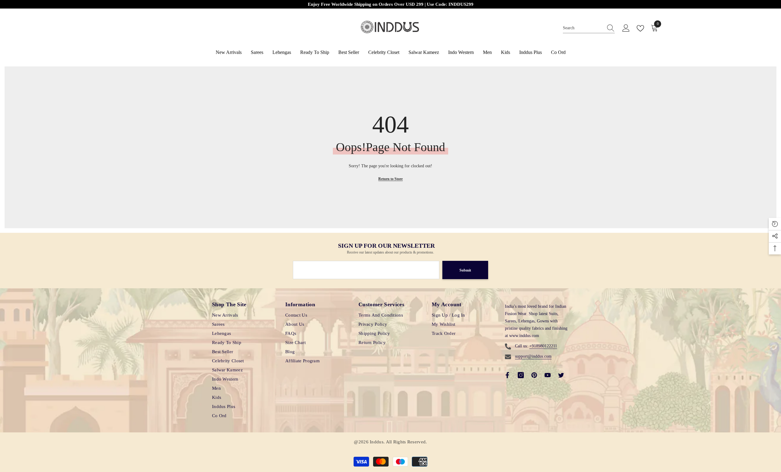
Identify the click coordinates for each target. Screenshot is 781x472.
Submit (465, 270)
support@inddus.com (533, 356)
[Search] (589, 28)
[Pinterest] (534, 375)
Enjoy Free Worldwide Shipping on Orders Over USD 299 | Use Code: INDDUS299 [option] (311, 4)
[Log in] (626, 28)
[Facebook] (507, 375)
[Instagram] (520, 375)
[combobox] (583, 28)
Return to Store (390, 179)
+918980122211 (543, 346)
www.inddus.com (524, 335)
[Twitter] (561, 375)
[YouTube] (547, 375)
